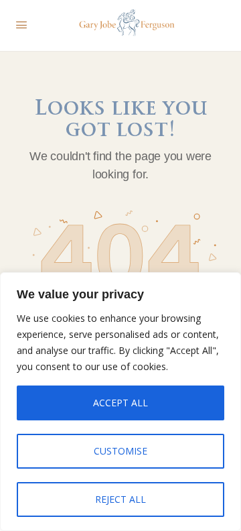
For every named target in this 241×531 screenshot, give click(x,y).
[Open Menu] (21, 24)
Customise (120, 451)
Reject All (120, 499)
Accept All (120, 402)
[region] (120, 401)
